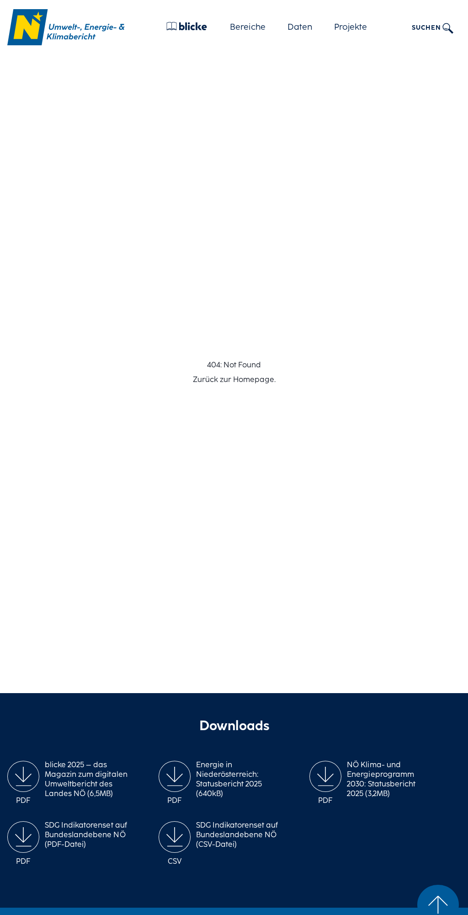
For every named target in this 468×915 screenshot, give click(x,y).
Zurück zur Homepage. (234, 380)
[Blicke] (186, 28)
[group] (23, 784)
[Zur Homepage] (65, 27)
